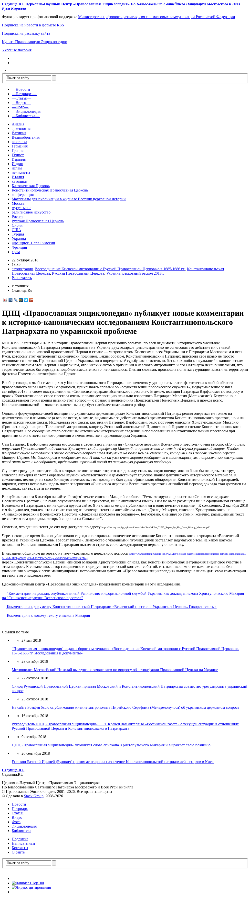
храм (16, 252)
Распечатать (22, 278)
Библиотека (21, 831)
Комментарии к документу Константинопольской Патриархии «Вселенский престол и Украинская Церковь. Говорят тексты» (111, 607)
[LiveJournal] (15, 300)
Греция (17, 150)
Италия (18, 177)
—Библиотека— (25, 116)
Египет (18, 155)
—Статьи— (21, 98)
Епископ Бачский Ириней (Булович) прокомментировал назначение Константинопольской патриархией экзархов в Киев (113, 762)
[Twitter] (26, 300)
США (16, 230)
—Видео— (21, 103)
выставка (19, 142)
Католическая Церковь (31, 186)
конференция (23, 194)
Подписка (20, 839)
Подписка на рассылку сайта (26, 33)
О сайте (18, 852)
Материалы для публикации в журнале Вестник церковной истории (69, 199)
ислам (17, 168)
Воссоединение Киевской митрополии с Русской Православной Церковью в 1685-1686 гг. (110, 269)
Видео (17, 817)
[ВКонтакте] (10, 300)
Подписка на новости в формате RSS (33, 25)
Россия (17, 216)
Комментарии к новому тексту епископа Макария (48, 615)
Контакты (20, 848)
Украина (19, 238)
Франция (19, 247)
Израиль (19, 159)
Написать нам (23, 843)
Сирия (17, 225)
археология (21, 128)
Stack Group (33, 796)
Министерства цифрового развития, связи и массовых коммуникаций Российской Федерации (156, 17)
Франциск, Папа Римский (33, 243)
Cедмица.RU (13, 770)
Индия (17, 164)
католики (19, 181)
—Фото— (20, 107)
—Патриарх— (24, 94)
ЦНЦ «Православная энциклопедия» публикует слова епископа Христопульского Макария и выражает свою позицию (111, 745)
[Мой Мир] (20, 300)
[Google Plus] (31, 300)
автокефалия (22, 269)
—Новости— (23, 89)
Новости (19, 804)
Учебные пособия (16, 50)
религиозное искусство (31, 212)
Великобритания (26, 137)
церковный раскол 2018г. (143, 273)
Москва (18, 203)
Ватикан (19, 133)
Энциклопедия (24, 826)
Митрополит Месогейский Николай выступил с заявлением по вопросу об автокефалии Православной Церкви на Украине (115, 670)
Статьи (17, 813)
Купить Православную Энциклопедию (34, 42)
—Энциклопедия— (28, 111)
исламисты (21, 172)
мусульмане (21, 208)
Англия (18, 124)
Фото (16, 822)
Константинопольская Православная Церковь (50, 190)
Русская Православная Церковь (38, 221)
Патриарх (20, 809)
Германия (20, 146)
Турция (18, 234)
